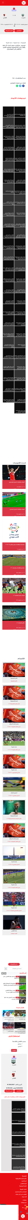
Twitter (20, 86)
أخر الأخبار (24, 1181)
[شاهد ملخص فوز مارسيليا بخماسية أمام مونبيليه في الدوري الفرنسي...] (8, 230)
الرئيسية (23, 42)
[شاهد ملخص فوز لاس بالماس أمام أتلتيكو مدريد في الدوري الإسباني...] (20, 241)
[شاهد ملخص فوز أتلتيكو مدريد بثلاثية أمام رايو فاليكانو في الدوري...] (20, 175)
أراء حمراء (24, 1196)
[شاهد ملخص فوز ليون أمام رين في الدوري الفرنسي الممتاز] (8, 132)
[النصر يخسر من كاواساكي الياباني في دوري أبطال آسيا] (8, 110)
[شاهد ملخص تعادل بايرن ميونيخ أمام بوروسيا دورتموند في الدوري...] (20, 296)
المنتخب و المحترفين (20, 1191)
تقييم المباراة (9, 30)
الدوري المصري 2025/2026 (14, 795)
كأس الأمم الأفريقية (21, 1178)
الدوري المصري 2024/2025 (14, 864)
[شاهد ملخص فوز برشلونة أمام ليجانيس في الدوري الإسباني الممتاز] (8, 285)
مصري (20, 1044)
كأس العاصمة (14, 678)
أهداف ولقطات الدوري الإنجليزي (16, 482)
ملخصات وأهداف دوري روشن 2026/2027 (14, 544)
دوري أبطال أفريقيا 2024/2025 (14, 841)
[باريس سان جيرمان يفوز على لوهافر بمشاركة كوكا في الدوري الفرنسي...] (20, 252)
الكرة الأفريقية (14, 701)
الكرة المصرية (22, 1186)
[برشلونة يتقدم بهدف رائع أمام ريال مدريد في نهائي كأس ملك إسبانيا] (8, 143)
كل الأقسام (14, 964)
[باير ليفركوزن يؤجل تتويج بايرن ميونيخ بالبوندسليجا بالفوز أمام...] (8, 154)
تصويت (14, 1050)
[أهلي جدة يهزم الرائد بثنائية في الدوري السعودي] (20, 318)
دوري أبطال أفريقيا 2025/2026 (14, 726)
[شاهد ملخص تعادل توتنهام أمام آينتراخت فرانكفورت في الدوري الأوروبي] (8, 318)
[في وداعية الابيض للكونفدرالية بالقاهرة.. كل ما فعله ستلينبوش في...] (8, 351)
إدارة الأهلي (14, 930)
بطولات (24, 1200)
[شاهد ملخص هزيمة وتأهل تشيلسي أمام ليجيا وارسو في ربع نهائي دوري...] (20, 274)
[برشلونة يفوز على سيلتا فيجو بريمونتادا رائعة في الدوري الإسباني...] (8, 241)
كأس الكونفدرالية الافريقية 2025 (14, 818)
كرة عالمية (16, 42)
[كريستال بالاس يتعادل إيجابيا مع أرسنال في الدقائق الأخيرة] (8, 175)
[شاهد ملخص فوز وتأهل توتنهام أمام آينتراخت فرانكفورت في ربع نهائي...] (8, 274)
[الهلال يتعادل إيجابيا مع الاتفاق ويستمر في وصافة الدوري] (8, 307)
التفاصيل (18, 30)
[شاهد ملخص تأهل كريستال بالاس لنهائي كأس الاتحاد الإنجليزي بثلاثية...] (20, 143)
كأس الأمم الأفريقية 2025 (14, 703)
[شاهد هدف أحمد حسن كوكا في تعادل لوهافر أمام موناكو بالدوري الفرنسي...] (20, 154)
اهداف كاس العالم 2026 (18, 595)
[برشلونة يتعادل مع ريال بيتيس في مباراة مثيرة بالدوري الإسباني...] (8, 373)
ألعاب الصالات (14, 933)
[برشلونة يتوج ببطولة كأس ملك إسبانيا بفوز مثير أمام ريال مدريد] (20, 132)
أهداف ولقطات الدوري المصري (17, 509)
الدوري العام (14, 792)
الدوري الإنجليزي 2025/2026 (14, 772)
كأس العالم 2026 (20, 622)
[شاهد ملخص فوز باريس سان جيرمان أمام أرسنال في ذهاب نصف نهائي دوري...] (20, 121)
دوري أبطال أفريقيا (14, 724)
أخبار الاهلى (23, 1183)
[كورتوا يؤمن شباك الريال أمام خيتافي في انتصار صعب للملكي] (20, 186)
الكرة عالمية (23, 1189)
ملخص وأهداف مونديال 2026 (17, 567)
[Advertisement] (14, 92)
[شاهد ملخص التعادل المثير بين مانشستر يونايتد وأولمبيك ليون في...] (20, 329)
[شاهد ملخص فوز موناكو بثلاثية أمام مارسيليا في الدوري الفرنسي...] (8, 296)
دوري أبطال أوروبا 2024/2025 (14, 887)
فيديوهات (23, 1202)
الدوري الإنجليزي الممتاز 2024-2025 (14, 910)
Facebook (23, 86)
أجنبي (20, 1046)
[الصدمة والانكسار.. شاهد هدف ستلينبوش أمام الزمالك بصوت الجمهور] (20, 351)
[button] (2, 973)
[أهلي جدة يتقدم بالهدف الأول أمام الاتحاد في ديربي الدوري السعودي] (20, 395)
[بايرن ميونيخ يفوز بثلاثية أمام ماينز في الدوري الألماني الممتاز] (20, 165)
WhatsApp (17, 86)
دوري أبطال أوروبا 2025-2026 (14, 749)
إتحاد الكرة (14, 861)
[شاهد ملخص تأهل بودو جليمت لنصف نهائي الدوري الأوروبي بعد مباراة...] (8, 263)
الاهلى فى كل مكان (21, 1194)
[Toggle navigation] (3, 2)
